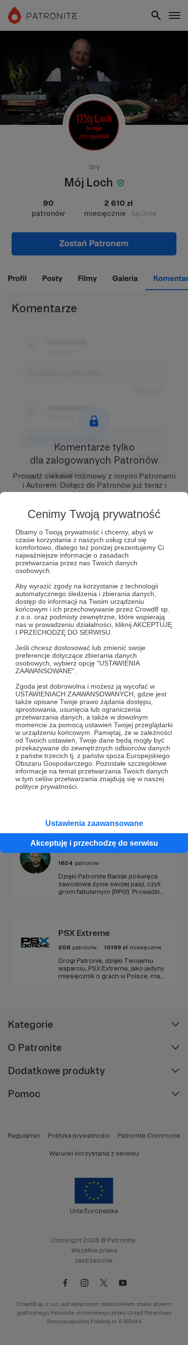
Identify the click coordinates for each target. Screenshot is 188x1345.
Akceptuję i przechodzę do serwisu (94, 843)
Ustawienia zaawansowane (94, 823)
